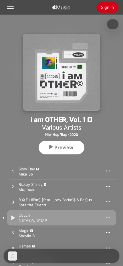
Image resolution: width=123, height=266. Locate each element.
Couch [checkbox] (24, 215)
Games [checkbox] (25, 246)
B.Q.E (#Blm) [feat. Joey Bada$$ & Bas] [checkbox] (53, 200)
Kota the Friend (32, 205)
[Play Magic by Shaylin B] (13, 233)
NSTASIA (26, 220)
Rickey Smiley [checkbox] (31, 184)
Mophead (27, 189)
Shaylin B (27, 235)
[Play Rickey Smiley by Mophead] (13, 187)
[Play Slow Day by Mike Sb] (13, 171)
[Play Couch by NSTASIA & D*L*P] (13, 217)
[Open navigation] (10, 7)
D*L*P (41, 220)
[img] (61, 7)
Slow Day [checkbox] (27, 169)
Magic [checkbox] (24, 230)
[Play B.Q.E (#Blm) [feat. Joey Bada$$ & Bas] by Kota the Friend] (13, 202)
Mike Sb (26, 174)
